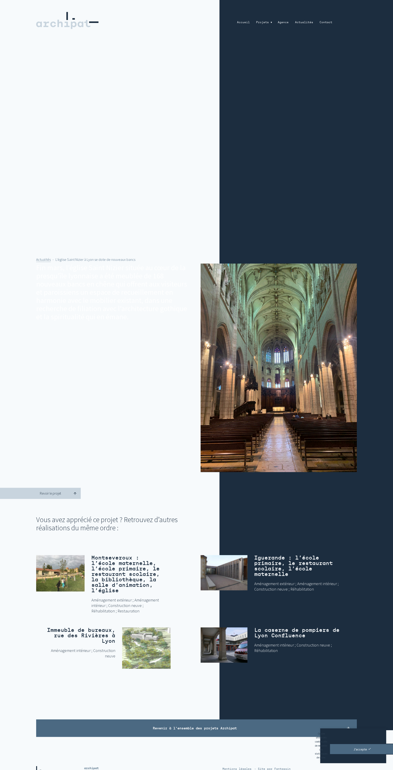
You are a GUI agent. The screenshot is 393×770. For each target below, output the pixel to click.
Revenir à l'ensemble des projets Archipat (195, 728)
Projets (262, 22)
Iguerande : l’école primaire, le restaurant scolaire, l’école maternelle (293, 566)
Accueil (243, 22)
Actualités (304, 22)
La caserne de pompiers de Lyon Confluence (297, 633)
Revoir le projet (50, 493)
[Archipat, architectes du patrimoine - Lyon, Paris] (94, 20)
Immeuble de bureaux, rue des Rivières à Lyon (81, 635)
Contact (326, 22)
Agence (283, 22)
